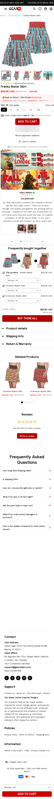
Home (3, 15)
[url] (17, 667)
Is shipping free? (10, 479)
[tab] (21, 241)
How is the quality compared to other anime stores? (24, 527)
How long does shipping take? (17, 470)
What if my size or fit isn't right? (18, 497)
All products (14, 15)
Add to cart (27, 794)
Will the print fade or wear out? (18, 505)
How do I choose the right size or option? (23, 488)
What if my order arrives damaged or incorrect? (20, 515)
